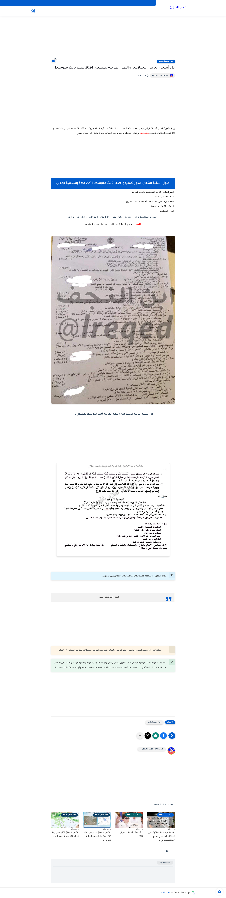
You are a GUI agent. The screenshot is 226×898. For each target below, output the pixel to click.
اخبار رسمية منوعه (166, 61)
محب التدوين (177, 7)
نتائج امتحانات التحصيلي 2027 (131, 834)
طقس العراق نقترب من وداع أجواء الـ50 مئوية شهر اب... (65, 834)
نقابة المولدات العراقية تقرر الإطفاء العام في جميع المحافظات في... (161, 836)
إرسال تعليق (165, 863)
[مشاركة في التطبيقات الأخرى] (140, 735)
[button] (163, 735)
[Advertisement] (113, 39)
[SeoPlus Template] (193, 892)
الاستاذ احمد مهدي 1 (160, 75)
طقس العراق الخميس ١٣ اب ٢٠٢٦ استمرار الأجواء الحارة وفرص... (97, 836)
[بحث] (33, 11)
